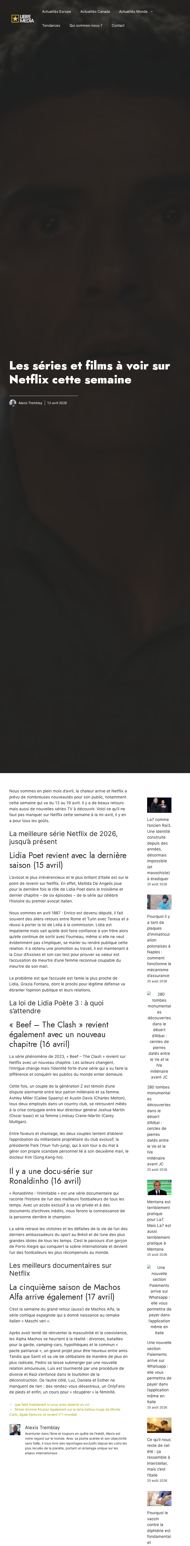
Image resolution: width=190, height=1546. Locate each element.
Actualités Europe (56, 11)
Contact (118, 25)
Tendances (51, 25)
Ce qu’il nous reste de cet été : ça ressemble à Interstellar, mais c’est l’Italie (159, 1457)
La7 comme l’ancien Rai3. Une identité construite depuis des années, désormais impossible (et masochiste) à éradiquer (159, 849)
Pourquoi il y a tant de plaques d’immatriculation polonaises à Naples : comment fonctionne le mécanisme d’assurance (159, 946)
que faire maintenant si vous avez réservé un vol (52, 1404)
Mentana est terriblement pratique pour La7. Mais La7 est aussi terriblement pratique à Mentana (159, 1226)
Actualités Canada (95, 11)
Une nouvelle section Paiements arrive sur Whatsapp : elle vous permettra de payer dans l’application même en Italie (159, 1372)
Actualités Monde (133, 11)
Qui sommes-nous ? (86, 25)
